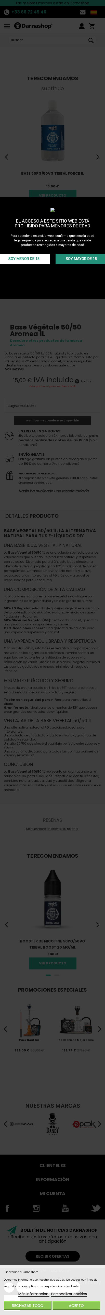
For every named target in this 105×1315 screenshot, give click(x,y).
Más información (33, 1293)
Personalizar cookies (69, 1293)
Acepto (76, 1305)
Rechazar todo (27, 1305)
